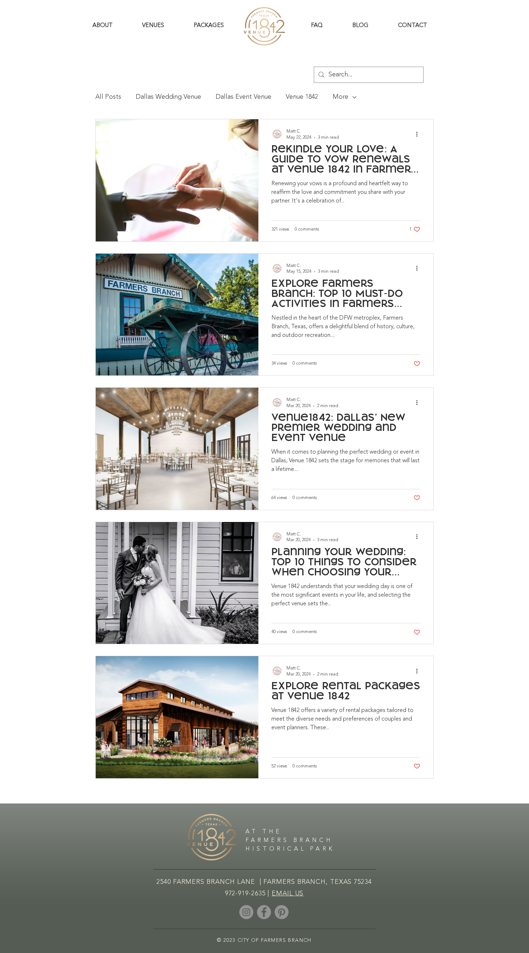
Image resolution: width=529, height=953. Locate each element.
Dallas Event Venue (243, 97)
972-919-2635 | (248, 893)
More (340, 97)
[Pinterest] (282, 912)
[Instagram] (246, 912)
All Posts (108, 97)
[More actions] (419, 134)
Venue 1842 (302, 97)
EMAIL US (287, 893)
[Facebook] (264, 912)
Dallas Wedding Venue (168, 97)
